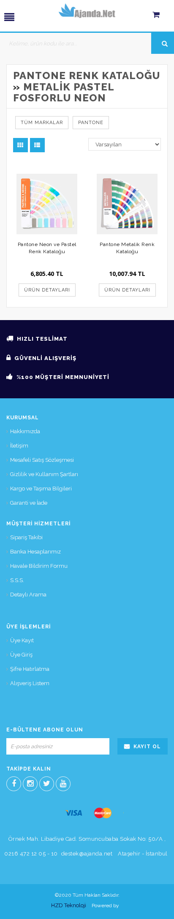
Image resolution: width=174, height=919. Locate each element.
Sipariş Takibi (26, 537)
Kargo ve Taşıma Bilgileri (41, 488)
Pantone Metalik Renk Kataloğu (127, 247)
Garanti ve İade (28, 503)
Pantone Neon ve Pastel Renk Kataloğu (47, 247)
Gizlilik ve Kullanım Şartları (44, 474)
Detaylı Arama (28, 594)
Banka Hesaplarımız (35, 551)
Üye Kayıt (22, 640)
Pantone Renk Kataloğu (86, 75)
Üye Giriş (21, 655)
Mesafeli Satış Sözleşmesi (42, 460)
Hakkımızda (25, 431)
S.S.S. (17, 580)
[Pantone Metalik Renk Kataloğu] (127, 204)
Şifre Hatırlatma (29, 669)
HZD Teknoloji (68, 905)
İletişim (19, 445)
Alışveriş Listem (29, 683)
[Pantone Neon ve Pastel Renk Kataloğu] (47, 204)
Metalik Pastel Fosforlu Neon (63, 92)
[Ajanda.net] (87, 10)
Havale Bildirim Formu (39, 566)
